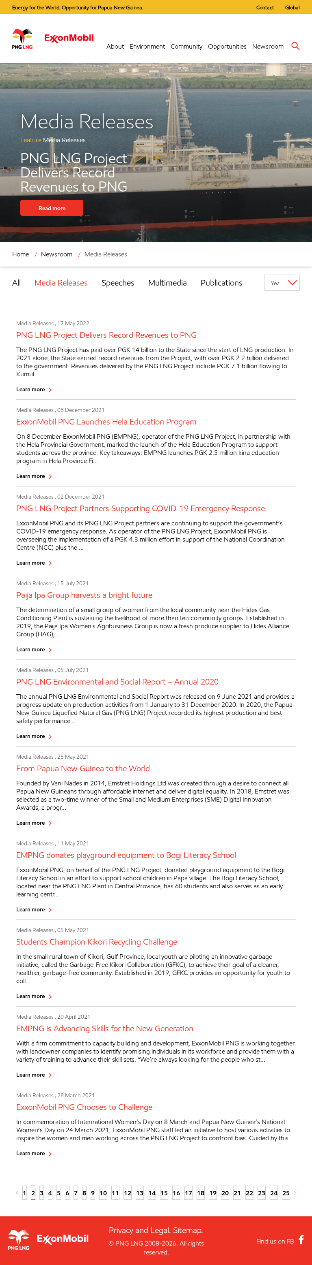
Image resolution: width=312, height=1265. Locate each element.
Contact (265, 7)
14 (152, 1193)
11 (115, 1193)
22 (249, 1193)
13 (139, 1193)
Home (20, 254)
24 (273, 1193)
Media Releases (61, 283)
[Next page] (295, 1193)
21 (237, 1193)
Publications (222, 283)
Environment (147, 46)
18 (200, 1193)
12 (127, 1193)
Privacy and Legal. (140, 1230)
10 (103, 1193)
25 (286, 1193)
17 (188, 1193)
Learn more (30, 389)
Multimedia (167, 283)
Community (186, 46)
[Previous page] (17, 1193)
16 (176, 1193)
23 (261, 1193)
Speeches (118, 283)
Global (292, 7)
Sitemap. (188, 1230)
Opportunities (227, 46)
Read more (52, 208)
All (16, 283)
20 (225, 1193)
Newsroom (268, 46)
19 (213, 1193)
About (115, 46)
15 (164, 1193)
